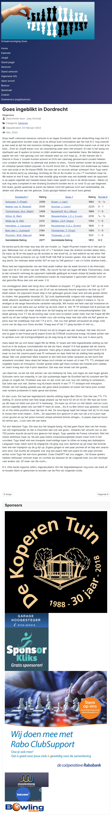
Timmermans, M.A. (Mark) (19, 211)
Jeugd (4, 57)
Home (4, 48)
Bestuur (5, 85)
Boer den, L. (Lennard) (17, 230)
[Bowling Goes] (24, 807)
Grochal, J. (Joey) (61, 206)
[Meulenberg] (27, 779)
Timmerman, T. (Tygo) (63, 230)
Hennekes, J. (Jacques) (18, 225)
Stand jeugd (7, 62)
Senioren (6, 66)
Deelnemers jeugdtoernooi (15, 99)
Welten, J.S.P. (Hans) (62, 220)
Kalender (6, 52)
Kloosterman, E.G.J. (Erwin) (66, 225)
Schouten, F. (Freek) (16, 201)
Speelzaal (6, 90)
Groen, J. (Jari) (59, 201)
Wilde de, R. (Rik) (14, 220)
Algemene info (9, 76)
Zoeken (5, 94)
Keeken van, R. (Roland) (18, 206)
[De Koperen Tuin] (56, 561)
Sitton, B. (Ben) (13, 216)
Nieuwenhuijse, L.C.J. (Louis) (67, 216)
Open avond (8, 80)
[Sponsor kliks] (27, 648)
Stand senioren (9, 71)
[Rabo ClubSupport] (56, 721)
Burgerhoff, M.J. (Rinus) (64, 211)
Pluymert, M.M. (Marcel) (18, 235)
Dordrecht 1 (21, 197)
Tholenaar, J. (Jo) (60, 235)
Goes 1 (69, 197)
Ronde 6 (102, 197)
